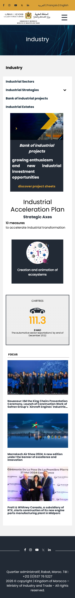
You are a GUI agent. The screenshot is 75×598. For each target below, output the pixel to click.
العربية (41, 5)
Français (52, 5)
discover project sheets (36, 186)
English (64, 5)
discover (37, 279)
